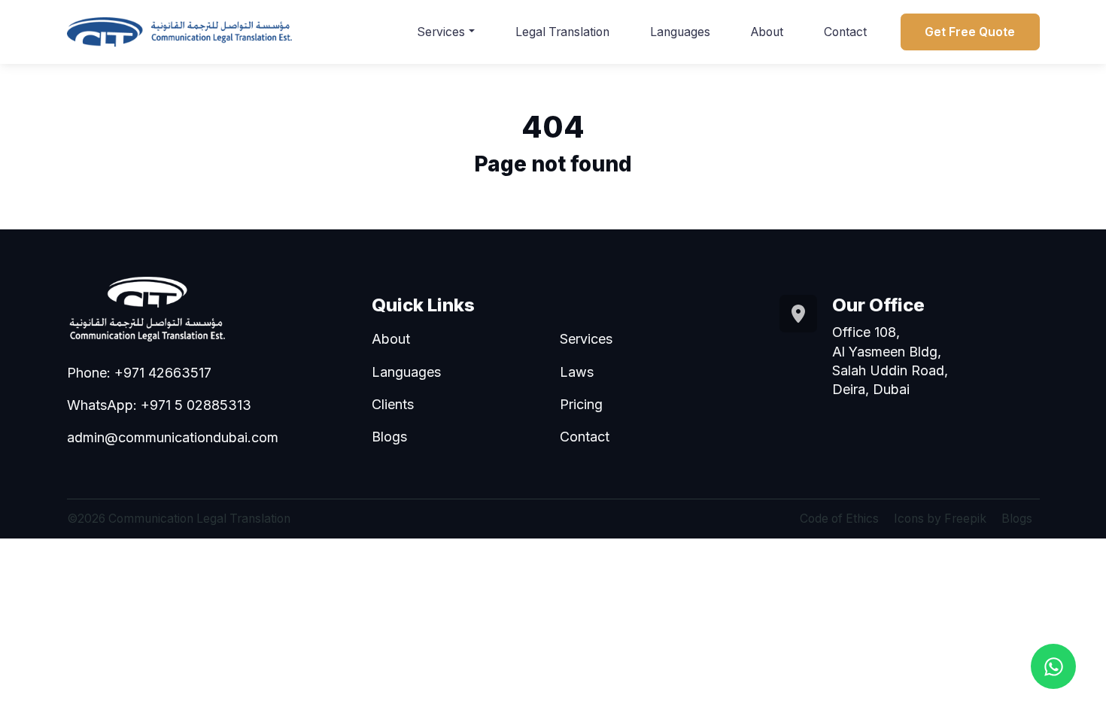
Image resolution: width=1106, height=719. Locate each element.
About (767, 32)
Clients (393, 404)
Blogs (389, 436)
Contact (845, 32)
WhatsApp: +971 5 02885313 (159, 405)
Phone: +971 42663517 (139, 373)
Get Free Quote (970, 32)
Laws (577, 372)
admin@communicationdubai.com (172, 437)
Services (441, 32)
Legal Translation (562, 32)
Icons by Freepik (940, 518)
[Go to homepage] (180, 32)
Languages (680, 32)
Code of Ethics (839, 518)
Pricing (581, 404)
